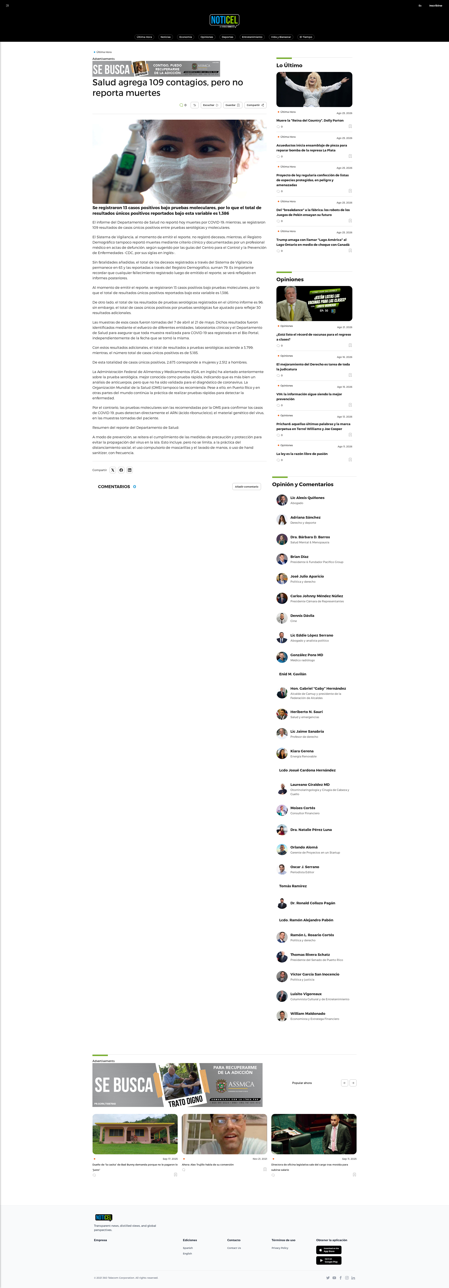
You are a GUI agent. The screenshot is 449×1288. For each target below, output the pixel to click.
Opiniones (207, 36)
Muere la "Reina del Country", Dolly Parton (310, 120)
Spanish (188, 1247)
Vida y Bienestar (281, 36)
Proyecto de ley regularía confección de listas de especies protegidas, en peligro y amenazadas (312, 180)
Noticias (166, 36)
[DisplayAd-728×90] (179, 69)
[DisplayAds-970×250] (177, 1085)
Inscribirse (435, 5)
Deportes (227, 36)
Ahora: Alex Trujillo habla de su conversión (118, 1164)
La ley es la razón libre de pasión (302, 453)
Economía (185, 36)
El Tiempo (306, 36)
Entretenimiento (252, 36)
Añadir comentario (246, 486)
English (187, 1253)
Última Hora (144, 36)
